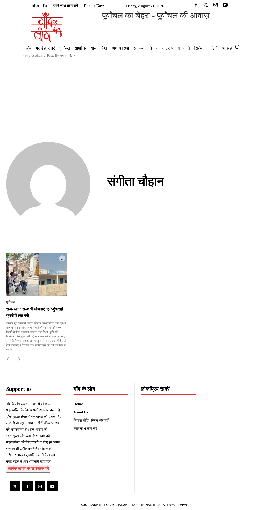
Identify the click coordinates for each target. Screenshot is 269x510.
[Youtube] (52, 486)
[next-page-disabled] (17, 359)
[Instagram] (40, 486)
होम (25, 55)
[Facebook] (27, 486)
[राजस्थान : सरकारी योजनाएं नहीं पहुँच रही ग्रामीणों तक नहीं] (36, 274)
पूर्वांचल (10, 302)
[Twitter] (15, 486)
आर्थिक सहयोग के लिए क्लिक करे (28, 469)
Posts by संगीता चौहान (61, 55)
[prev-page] (9, 359)
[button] (239, 47)
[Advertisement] (134, 92)
